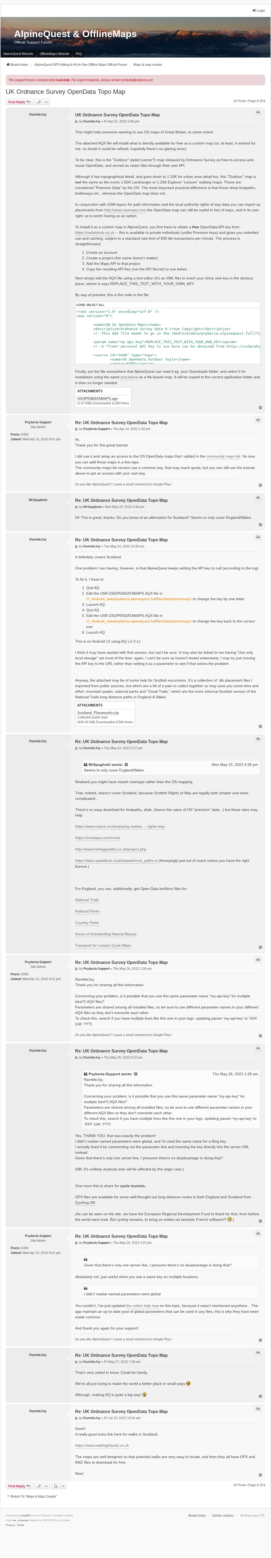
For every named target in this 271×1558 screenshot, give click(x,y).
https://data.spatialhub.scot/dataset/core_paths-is (116, 860)
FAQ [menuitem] (79, 54)
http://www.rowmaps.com (125, 210)
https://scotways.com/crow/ (97, 838)
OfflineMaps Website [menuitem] (54, 54)
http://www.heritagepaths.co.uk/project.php (110, 849)
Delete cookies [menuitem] (223, 1515)
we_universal (21, 1520)
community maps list (223, 456)
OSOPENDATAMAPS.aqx (97, 399)
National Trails (87, 900)
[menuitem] (10, 1525)
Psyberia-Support (38, 422)
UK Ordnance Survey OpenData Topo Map (65, 91)
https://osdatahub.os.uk (94, 232)
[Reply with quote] (258, 112)
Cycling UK (85, 1202)
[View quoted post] (126, 764)
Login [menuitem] (261, 10)
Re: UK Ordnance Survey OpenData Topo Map (121, 422)
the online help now (142, 1306)
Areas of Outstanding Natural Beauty (106, 934)
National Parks (87, 911)
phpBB (25, 1515)
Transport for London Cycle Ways (103, 945)
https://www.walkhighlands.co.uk (102, 1445)
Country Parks (87, 922)
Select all (96, 304)
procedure (129, 377)
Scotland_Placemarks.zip (98, 713)
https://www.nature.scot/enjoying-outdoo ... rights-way (120, 826)
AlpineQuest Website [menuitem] (18, 54)
